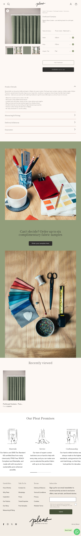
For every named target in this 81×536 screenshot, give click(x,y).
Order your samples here (40, 243)
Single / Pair (46, 51)
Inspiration (6, 497)
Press (20, 497)
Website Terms (38, 506)
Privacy (36, 497)
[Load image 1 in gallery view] (9, 50)
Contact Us (21, 488)
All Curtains (49, 11)
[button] (4, 4)
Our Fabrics (6, 501)
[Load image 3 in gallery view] (27, 50)
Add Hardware (58, 62)
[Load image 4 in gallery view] (36, 50)
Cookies (36, 501)
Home (44, 11)
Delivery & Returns (39, 488)
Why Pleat (6, 492)
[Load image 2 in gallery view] (18, 50)
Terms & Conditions (40, 492)
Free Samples (22, 506)
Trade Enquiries (23, 501)
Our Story (6, 506)
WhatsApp (21, 492)
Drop (44, 44)
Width (44, 37)
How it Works (7, 488)
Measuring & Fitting (9, 510)
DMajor (77, 524)
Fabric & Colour (47, 31)
